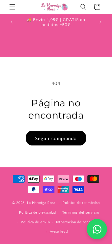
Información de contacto (76, 222)
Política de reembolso (81, 203)
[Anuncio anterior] (11, 22)
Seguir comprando (56, 138)
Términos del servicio (80, 212)
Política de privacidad (37, 212)
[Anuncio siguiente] (100, 22)
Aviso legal (59, 231)
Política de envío (35, 222)
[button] (12, 7)
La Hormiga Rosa (41, 203)
